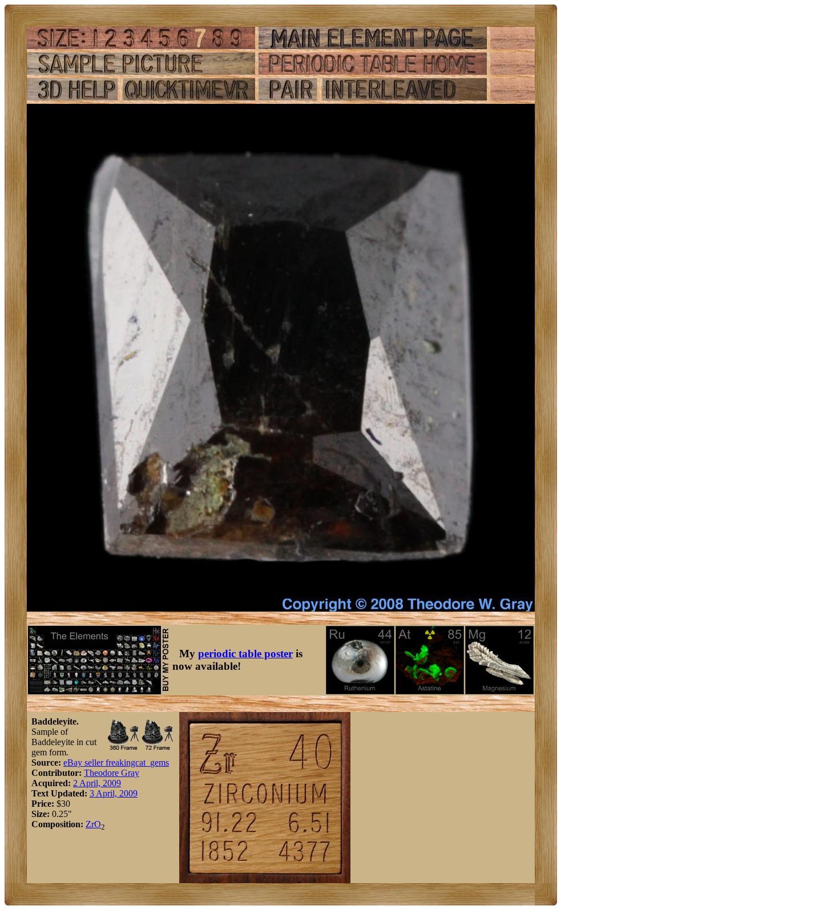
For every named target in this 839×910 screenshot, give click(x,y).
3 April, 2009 (114, 793)
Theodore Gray (111, 773)
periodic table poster (245, 654)
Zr (90, 824)
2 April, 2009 (97, 783)
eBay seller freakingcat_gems (116, 762)
